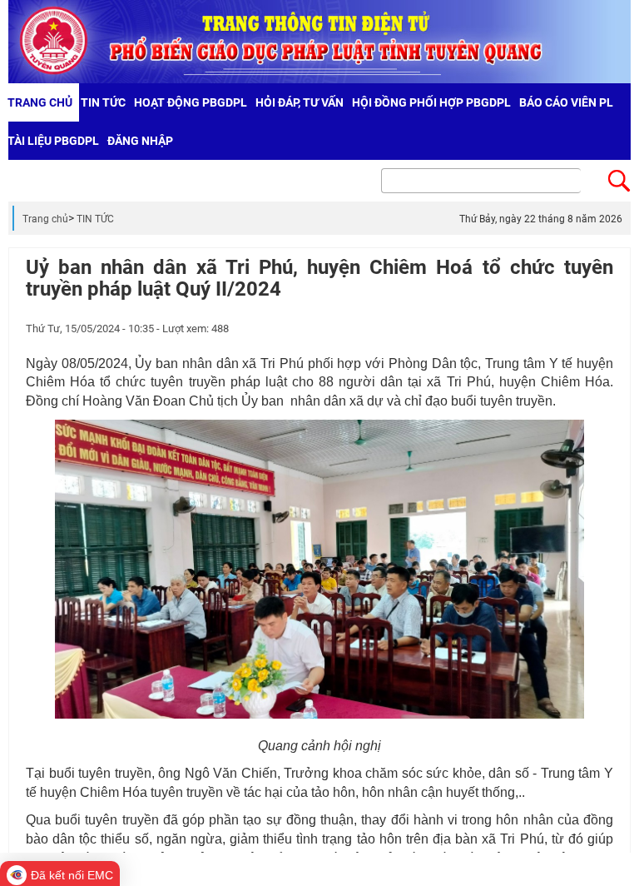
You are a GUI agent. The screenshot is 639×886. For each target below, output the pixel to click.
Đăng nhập (140, 140)
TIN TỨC (95, 219)
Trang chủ (45, 219)
